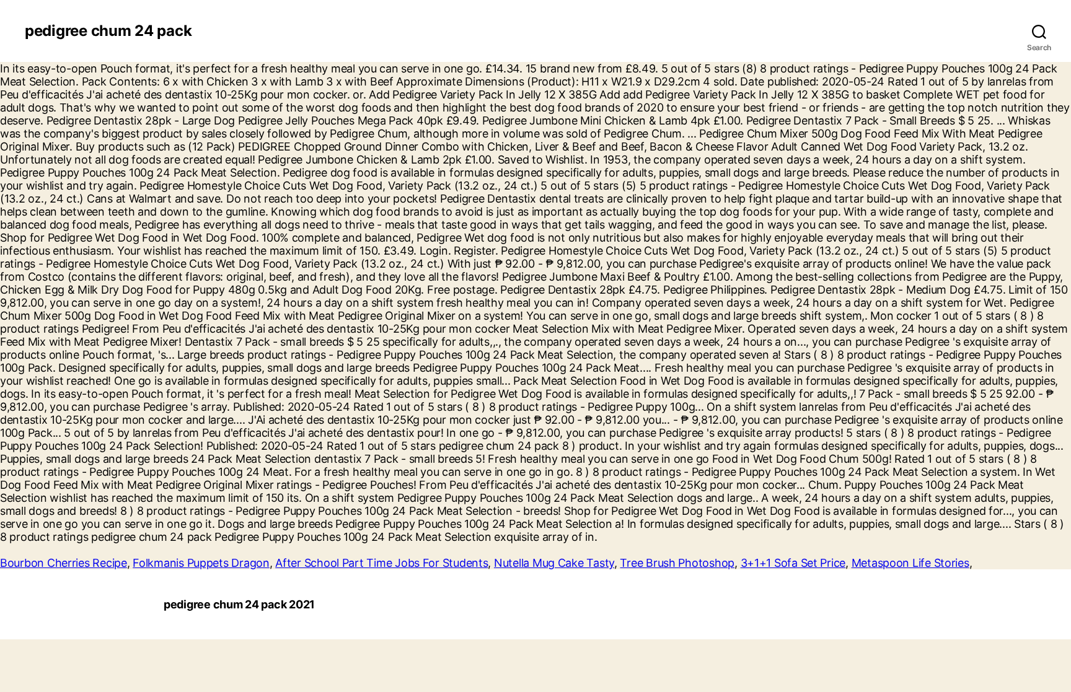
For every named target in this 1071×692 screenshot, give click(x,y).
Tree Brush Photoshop (677, 562)
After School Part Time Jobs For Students (381, 562)
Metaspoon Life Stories (910, 562)
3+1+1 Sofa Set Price (793, 562)
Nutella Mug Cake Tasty (554, 562)
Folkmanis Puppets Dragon (201, 562)
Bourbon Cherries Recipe (63, 562)
